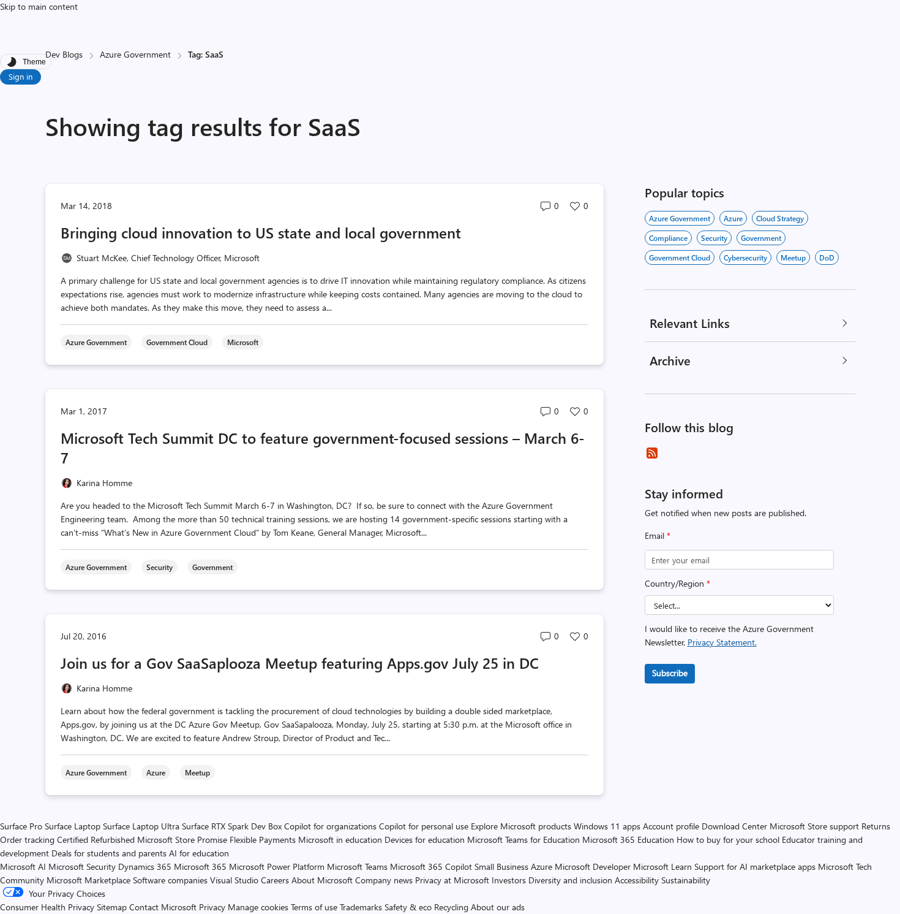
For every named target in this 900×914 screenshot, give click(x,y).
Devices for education (424, 839)
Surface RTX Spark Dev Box (232, 826)
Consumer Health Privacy (47, 907)
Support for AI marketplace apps (755, 866)
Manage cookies (258, 907)
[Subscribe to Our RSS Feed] (652, 453)
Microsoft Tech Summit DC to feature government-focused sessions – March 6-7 (323, 447)
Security (714, 238)
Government (761, 238)
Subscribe (670, 673)
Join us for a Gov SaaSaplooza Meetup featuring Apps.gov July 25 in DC (300, 662)
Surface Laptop (72, 826)
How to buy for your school (728, 839)
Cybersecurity (745, 257)
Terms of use (314, 907)
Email (657, 535)
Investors (509, 880)
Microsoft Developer (593, 866)
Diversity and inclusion (570, 880)
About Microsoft (322, 880)
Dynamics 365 (144, 866)
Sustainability (685, 880)
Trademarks (361, 907)
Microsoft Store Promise (182, 839)
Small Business (501, 866)
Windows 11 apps (607, 826)
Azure (733, 218)
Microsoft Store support (814, 826)
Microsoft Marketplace (88, 880)
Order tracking (27, 839)
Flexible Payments (263, 839)
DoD (826, 257)
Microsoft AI (23, 866)
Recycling (451, 907)
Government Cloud (679, 257)
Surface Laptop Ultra (141, 826)
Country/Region (677, 583)
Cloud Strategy (780, 218)
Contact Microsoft (163, 907)
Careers (275, 880)
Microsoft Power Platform (276, 866)
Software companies (170, 880)
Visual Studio (234, 880)
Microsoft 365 (200, 866)
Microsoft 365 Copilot (431, 866)
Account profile (671, 826)
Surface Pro (21, 826)
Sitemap (112, 907)
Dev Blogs (64, 54)
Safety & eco (408, 907)
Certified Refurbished (96, 839)
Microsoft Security (82, 866)
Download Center (734, 826)
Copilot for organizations (330, 826)
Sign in (20, 76)
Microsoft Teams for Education (523, 839)
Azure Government (135, 54)
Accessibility (637, 880)
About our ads (498, 907)
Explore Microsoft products (521, 826)
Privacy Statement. (722, 642)
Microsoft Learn (662, 866)
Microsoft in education (340, 839)
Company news (384, 880)
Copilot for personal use (423, 826)
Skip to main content (39, 6)
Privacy (213, 907)
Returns (875, 826)
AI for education (199, 853)
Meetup (793, 257)
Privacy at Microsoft (452, 880)
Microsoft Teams (357, 866)
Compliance (668, 238)
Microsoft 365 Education (628, 839)
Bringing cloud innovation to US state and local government (261, 232)
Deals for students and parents (109, 853)
